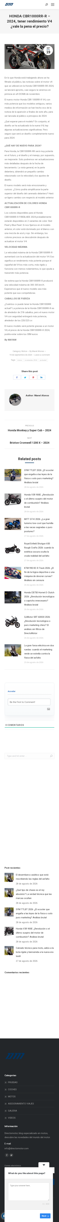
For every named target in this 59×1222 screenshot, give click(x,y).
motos (19, 360)
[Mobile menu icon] (52, 4)
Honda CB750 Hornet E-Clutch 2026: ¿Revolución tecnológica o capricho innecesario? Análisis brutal (39, 598)
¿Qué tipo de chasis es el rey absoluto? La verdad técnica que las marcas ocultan (34, 894)
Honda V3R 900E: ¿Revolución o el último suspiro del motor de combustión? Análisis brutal (39, 500)
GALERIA (12, 1110)
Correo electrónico (13, 1165)
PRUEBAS (13, 1082)
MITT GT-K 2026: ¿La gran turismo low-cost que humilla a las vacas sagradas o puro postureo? (38, 525)
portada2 (43, 360)
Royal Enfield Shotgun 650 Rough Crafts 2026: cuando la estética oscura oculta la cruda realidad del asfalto (39, 549)
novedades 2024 (31, 360)
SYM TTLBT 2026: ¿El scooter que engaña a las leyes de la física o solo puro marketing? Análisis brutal (39, 476)
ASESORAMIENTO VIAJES (21, 1103)
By (36, 351)
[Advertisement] (27, 812)
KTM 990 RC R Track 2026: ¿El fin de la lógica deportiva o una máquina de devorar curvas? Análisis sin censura (39, 574)
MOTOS (12, 1096)
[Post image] (13, 475)
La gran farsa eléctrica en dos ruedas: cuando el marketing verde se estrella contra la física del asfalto (39, 651)
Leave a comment (42, 355)
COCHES (12, 1089)
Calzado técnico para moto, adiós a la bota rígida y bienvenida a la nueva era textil (35, 952)
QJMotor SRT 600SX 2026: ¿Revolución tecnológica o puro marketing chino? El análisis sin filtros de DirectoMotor (37, 625)
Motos (10, 47)
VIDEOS (12, 1117)
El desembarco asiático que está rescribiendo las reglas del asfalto (32, 876)
